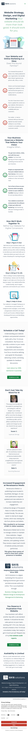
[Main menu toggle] (25, 3)
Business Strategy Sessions (14, 592)
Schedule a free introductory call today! (14, 692)
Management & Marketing (14, 597)
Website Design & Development (14, 595)
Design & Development (17, 683)
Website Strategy (6, 683)
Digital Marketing (13, 685)
